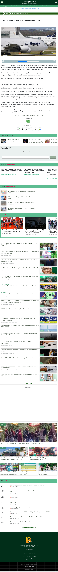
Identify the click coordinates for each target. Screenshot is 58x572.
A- (3, 61)
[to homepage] (29, 540)
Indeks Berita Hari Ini (29, 553)
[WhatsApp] (22, 129)
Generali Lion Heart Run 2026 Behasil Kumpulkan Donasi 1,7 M (11, 230)
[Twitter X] (35, 129)
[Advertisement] (29, 404)
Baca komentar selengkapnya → (9, 174)
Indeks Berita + (28, 383)
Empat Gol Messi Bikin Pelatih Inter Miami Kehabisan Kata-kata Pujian (19, 285)
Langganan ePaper (29, 559)
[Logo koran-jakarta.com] (29, 2)
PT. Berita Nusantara (32, 564)
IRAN (2, 17)
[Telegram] (27, 129)
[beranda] (1, 6)
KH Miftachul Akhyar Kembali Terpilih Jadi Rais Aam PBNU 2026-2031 (20, 268)
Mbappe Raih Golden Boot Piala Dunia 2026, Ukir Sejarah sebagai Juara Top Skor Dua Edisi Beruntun (36, 141)
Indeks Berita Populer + (29, 527)
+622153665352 (30, 549)
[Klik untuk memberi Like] (18, 129)
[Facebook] (31, 129)
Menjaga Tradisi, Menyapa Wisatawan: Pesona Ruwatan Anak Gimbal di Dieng (22, 443)
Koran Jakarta (24, 564)
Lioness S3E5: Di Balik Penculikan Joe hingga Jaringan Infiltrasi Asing (19, 358)
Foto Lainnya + (54, 215)
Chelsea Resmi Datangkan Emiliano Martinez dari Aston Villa (17, 294)
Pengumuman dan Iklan (29, 556)
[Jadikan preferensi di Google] (40, 129)
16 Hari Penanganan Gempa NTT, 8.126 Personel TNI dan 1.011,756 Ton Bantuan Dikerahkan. (34, 231)
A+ (54, 61)
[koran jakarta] (2, 13)
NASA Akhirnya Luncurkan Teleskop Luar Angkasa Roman (16, 308)
